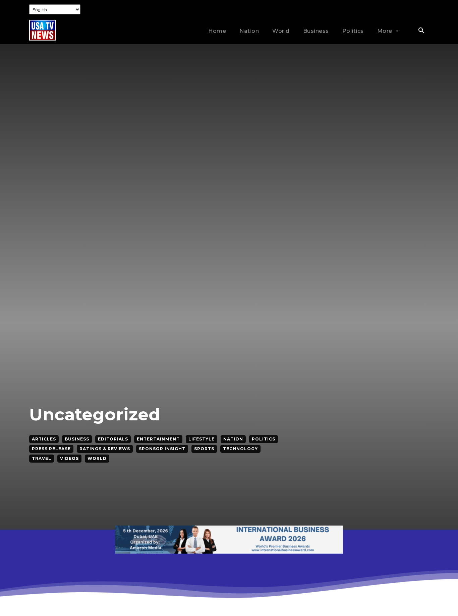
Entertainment (158, 438)
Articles (44, 438)
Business (77, 438)
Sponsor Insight (162, 448)
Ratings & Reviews (104, 448)
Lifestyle (201, 438)
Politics (263, 438)
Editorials (113, 438)
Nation (233, 438)
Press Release (51, 448)
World (97, 458)
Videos (69, 458)
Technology (240, 448)
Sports (204, 448)
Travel (41, 458)
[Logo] (42, 30)
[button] (421, 31)
